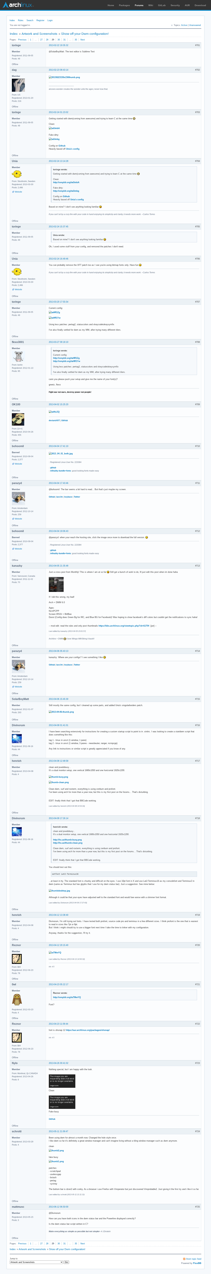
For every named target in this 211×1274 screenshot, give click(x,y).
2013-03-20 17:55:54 (58, 302)
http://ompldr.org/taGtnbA (66, 182)
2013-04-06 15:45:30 (58, 699)
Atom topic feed (193, 1259)
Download (200, 5)
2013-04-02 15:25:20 (58, 404)
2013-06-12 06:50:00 (58, 1207)
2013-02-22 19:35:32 (58, 45)
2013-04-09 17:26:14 (58, 818)
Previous (22, 39)
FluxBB (197, 1263)
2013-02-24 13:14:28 (58, 161)
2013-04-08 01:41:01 (58, 725)
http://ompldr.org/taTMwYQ (67, 997)
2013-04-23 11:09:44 (58, 1024)
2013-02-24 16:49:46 (58, 259)
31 (64, 39)
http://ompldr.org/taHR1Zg (66, 358)
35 (76, 39)
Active (184, 25)
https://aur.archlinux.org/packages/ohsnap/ (88, 1030)
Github (62, 146)
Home (111, 5)
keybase (68, 497)
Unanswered (195, 25)
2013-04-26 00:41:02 (58, 1063)
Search (30, 20)
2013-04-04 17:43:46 (58, 483)
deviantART (54, 420)
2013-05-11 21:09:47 (58, 1131)
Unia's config (72, 149)
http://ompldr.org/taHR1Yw (66, 361)
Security (175, 5)
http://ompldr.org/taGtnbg (66, 191)
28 (47, 39)
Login (50, 20)
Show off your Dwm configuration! (85, 33)
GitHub (64, 420)
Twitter (77, 497)
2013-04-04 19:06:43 (58, 531)
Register (40, 20)
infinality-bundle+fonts (60, 471)
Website (18, 192)
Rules (20, 20)
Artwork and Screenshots (39, 33)
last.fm (59, 497)
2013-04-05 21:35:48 (58, 565)
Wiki (150, 5)
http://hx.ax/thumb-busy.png (67, 840)
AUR (187, 5)
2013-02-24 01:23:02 (58, 112)
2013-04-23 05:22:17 (58, 984)
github (53, 468)
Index (12, 20)
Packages (124, 5)
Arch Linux (18, 5)
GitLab (162, 5)
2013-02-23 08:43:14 (58, 70)
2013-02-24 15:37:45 (58, 226)
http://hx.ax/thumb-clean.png (67, 843)
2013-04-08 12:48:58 (58, 761)
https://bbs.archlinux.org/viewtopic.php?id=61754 (124, 626)
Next (82, 39)
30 (59, 39)
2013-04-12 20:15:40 (58, 945)
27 (41, 39)
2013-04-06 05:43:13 (58, 651)
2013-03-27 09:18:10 (58, 342)
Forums (139, 5)
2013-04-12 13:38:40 (58, 915)
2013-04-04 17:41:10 (58, 446)
